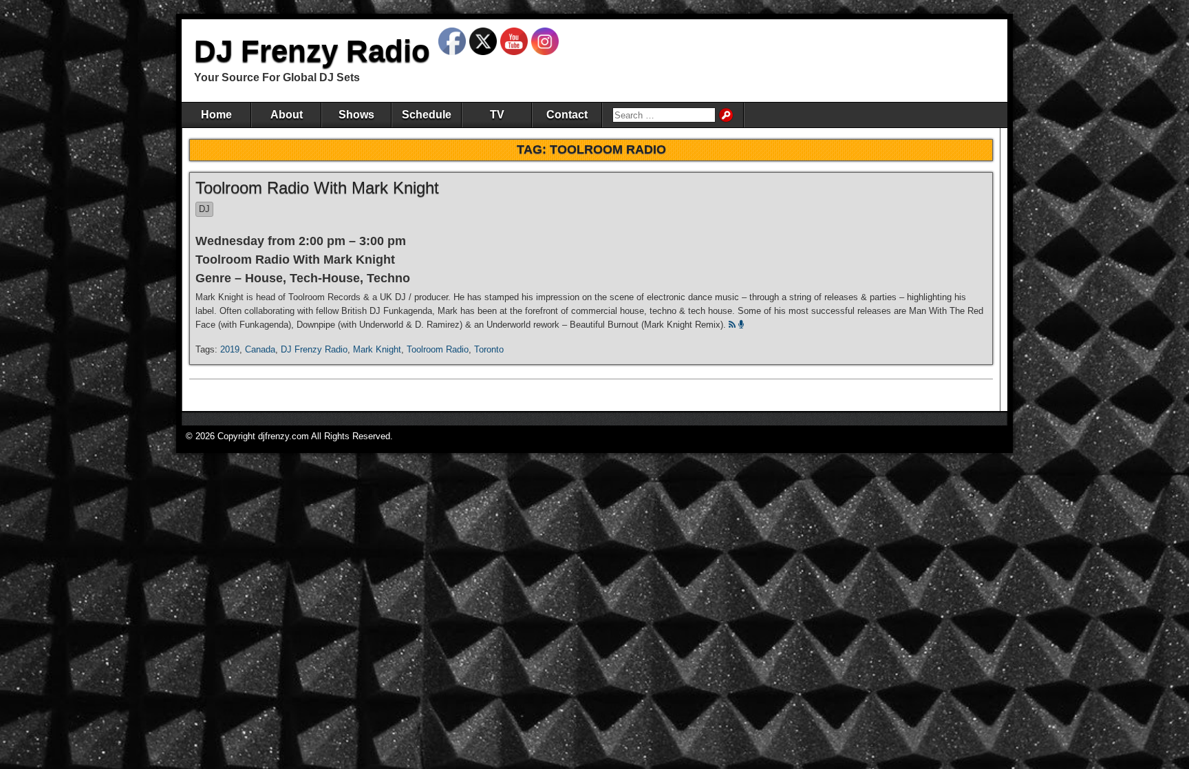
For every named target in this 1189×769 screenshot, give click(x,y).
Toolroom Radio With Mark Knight (317, 187)
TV (497, 114)
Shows (356, 114)
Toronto (489, 349)
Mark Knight (377, 349)
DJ (204, 209)
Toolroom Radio (438, 349)
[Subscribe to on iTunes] (741, 324)
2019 (229, 349)
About (286, 114)
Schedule (426, 114)
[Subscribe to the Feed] (732, 324)
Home (216, 114)
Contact (567, 114)
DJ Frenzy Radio (312, 50)
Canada (260, 349)
